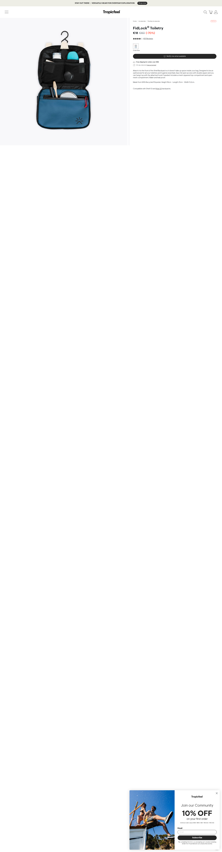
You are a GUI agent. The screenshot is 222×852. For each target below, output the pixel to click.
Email (180, 828)
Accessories (142, 21)
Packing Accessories (154, 21)
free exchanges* (151, 65)
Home (134, 21)
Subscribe (197, 838)
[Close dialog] (217, 793)
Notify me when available (176, 56)
